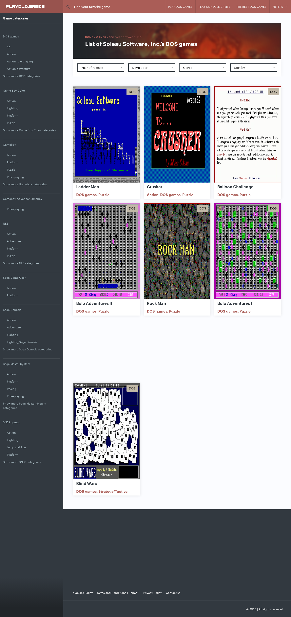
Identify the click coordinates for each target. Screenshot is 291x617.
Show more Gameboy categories (25, 184)
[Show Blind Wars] (106, 431)
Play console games (214, 7)
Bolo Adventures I (234, 303)
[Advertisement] (177, 349)
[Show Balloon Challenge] (247, 134)
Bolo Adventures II (94, 303)
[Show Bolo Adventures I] (247, 251)
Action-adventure (18, 69)
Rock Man (156, 303)
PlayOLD (25, 6)
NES (5, 223)
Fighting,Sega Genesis (22, 342)
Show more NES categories (21, 263)
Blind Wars (86, 483)
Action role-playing (20, 61)
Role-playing (15, 177)
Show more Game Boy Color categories (29, 130)
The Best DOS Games (251, 7)
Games (101, 37)
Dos (132, 92)
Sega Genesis (12, 310)
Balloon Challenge (235, 186)
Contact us (173, 593)
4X (8, 47)
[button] (68, 6)
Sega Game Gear (14, 277)
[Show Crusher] (177, 134)
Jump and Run (16, 447)
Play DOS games (180, 7)
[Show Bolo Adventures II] (106, 251)
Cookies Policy (83, 593)
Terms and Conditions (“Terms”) (118, 593)
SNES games (11, 422)
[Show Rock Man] (177, 251)
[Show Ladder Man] (106, 134)
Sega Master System (16, 364)
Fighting (12, 108)
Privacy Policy (152, 593)
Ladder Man (87, 186)
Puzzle (11, 123)
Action (11, 54)
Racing (11, 389)
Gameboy (9, 144)
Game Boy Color (14, 90)
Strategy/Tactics (112, 491)
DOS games (11, 36)
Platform (12, 115)
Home (89, 37)
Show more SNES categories (22, 462)
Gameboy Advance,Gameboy (22, 199)
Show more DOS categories (21, 76)
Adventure (14, 241)
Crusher (154, 186)
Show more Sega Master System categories (24, 405)
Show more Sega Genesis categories (27, 349)
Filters (278, 7)
